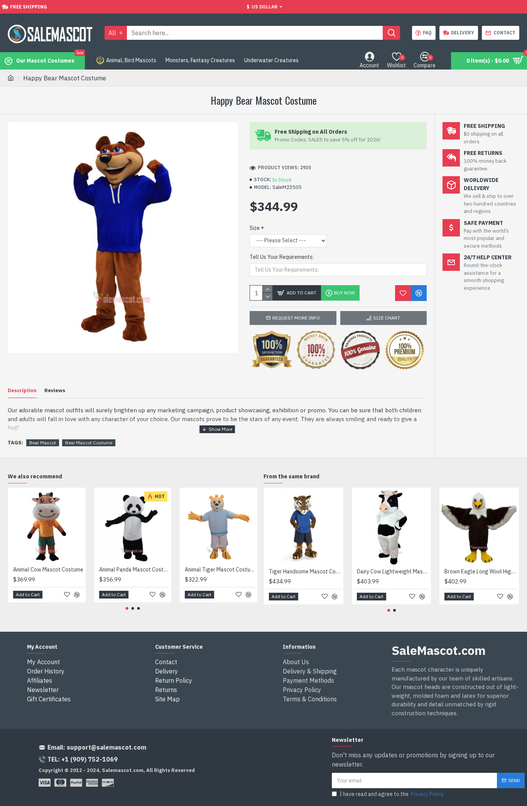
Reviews (54, 391)
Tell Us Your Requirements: (282, 256)
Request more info (296, 318)
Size (255, 227)
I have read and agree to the (392, 794)
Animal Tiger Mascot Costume (220, 569)
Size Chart (386, 318)
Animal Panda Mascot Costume (134, 569)
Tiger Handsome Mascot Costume (305, 571)
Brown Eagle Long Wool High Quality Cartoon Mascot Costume (480, 571)
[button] (127, 608)
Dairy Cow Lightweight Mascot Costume (393, 571)
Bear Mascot (42, 443)
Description (22, 391)
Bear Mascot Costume (88, 443)
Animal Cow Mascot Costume (48, 569)
